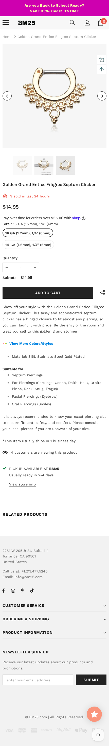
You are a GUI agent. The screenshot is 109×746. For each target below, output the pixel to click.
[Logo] (26, 23)
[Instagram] (12, 590)
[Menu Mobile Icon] (6, 23)
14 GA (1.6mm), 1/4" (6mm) (28, 245)
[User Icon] (87, 22)
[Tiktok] (32, 590)
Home (7, 37)
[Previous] (7, 96)
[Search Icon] (72, 22)
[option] (54, 96)
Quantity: (11, 258)
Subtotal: (11, 278)
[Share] (101, 293)
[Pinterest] (22, 590)
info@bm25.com (28, 577)
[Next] (101, 96)
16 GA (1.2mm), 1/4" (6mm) (27, 233)
